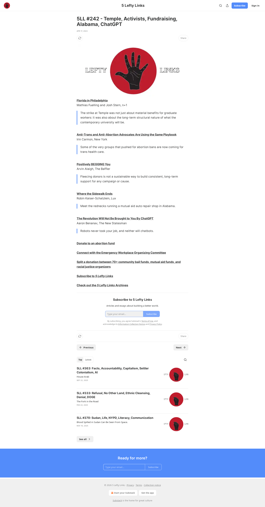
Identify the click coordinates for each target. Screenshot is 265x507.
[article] (132, 376)
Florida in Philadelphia (92, 100)
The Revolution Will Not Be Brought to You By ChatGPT (115, 218)
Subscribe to (86, 276)
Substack (117, 500)
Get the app (147, 492)
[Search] (220, 5)
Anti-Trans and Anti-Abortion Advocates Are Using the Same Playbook (127, 134)
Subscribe (239, 5)
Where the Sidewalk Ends (95, 194)
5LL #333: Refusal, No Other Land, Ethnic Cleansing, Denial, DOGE (113, 395)
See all (83, 439)
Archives (121, 285)
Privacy (130, 485)
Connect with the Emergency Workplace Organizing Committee (121, 252)
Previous (88, 347)
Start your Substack (124, 492)
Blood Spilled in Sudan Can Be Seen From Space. (102, 422)
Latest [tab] (88, 359)
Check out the (87, 285)
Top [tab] (80, 359)
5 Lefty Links (104, 276)
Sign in (255, 5)
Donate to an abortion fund (96, 243)
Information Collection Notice (131, 324)
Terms (139, 485)
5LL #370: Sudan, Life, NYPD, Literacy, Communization (115, 418)
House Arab (83, 376)
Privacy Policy (156, 324)
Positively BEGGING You (93, 164)
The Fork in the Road (87, 401)
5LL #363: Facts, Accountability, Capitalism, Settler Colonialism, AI (113, 370)
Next (179, 347)
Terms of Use (147, 321)
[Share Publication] (227, 5)
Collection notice (152, 485)
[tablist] (85, 360)
